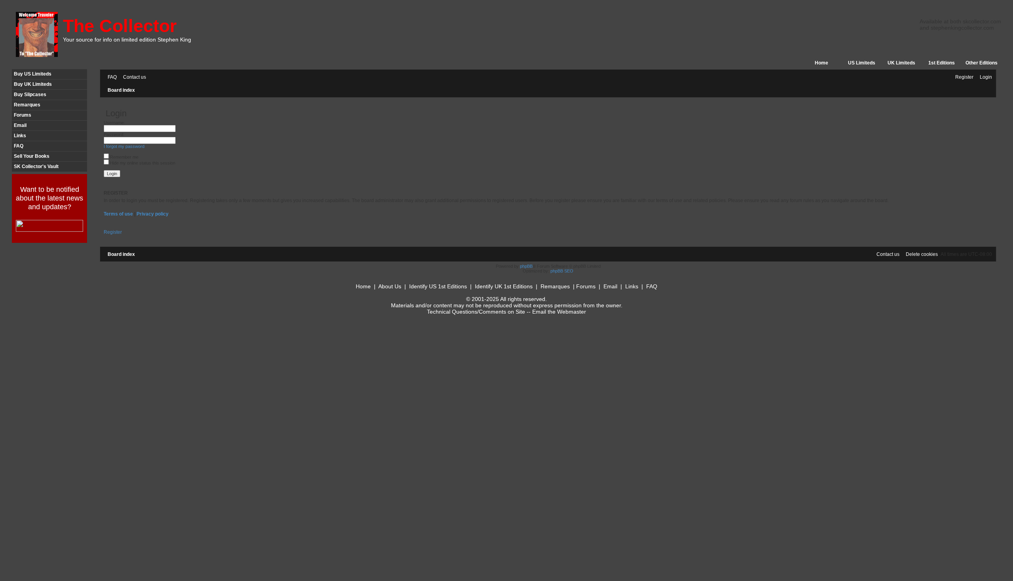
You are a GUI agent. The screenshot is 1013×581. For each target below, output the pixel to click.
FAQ (18, 146)
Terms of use (118, 214)
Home (821, 63)
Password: (114, 134)
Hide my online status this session (142, 163)
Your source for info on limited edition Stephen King (127, 39)
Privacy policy (153, 214)
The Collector (120, 26)
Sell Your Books (31, 156)
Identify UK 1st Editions (504, 286)
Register (113, 232)
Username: (114, 122)
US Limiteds (861, 63)
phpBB (526, 266)
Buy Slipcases (30, 94)
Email (20, 125)
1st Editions (941, 63)
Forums (22, 115)
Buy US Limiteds (32, 74)
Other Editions (982, 63)
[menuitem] (110, 77)
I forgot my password (124, 146)
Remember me (123, 157)
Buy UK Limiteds (33, 84)
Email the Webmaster (559, 311)
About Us (389, 286)
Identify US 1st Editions (438, 286)
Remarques (27, 105)
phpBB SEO (561, 271)
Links (20, 135)
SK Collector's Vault (36, 166)
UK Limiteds (901, 63)
